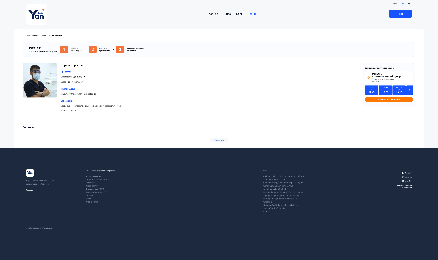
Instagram (408, 177)
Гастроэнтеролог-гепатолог (97, 179)
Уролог (88, 199)
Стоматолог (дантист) (71, 77)
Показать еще (219, 140)
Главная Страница (30, 35)
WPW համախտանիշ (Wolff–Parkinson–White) (283, 192)
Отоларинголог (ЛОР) (95, 189)
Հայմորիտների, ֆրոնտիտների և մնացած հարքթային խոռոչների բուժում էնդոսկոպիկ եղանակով (283, 186)
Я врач (400, 13)
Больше (266, 211)
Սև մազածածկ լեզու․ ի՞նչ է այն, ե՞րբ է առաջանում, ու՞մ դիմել (281, 206)
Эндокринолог (92, 202)
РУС (402, 4)
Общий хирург (92, 186)
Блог (239, 14)
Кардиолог (90, 183)
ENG (410, 4)
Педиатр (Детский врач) (96, 192)
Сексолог (89, 195)
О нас (227, 14)
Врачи (252, 14)
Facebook (408, 173)
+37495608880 (406, 188)
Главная (212, 14)
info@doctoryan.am (404, 185)
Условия (29, 190)
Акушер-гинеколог (93, 176)
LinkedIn (408, 181)
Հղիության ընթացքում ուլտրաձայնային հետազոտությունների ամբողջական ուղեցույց (282, 198)
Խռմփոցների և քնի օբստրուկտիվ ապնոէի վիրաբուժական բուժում (283, 178)
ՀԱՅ (395, 4)
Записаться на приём (389, 99)
